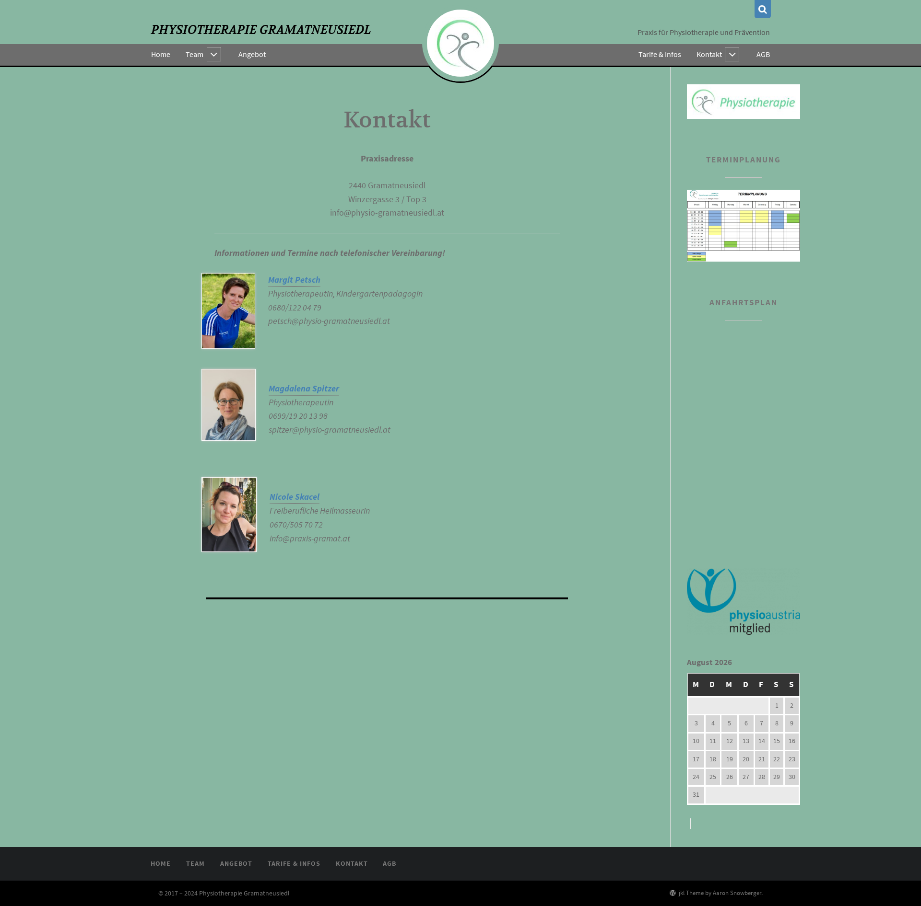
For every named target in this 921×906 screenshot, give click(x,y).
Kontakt (709, 54)
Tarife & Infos (659, 54)
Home (160, 54)
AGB (763, 54)
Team (194, 54)
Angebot (252, 54)
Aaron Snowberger (737, 892)
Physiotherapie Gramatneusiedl (261, 30)
